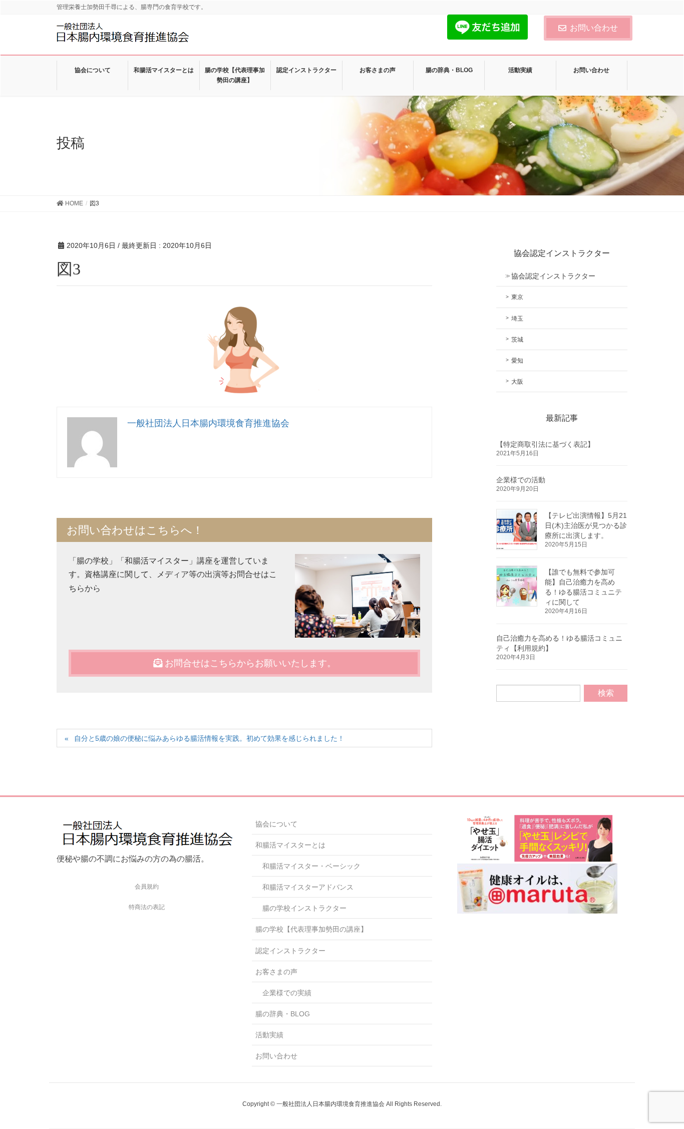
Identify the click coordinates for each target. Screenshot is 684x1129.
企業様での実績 (286, 993)
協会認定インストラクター (553, 276)
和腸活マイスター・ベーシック (311, 866)
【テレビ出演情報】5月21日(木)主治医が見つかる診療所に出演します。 (586, 525)
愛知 (517, 360)
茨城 (517, 339)
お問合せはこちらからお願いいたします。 (249, 663)
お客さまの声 (276, 972)
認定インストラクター (290, 951)
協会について (276, 824)
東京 (517, 297)
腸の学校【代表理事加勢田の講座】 (311, 929)
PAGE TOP (658, 1086)
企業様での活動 (520, 480)
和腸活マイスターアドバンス (308, 887)
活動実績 (269, 1035)
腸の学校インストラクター (304, 908)
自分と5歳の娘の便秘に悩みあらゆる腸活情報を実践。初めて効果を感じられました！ (209, 738)
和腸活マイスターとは (290, 845)
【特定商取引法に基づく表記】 (545, 444)
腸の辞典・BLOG (282, 1014)
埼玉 (517, 318)
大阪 (517, 381)
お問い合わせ (594, 28)
